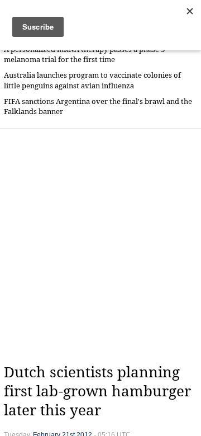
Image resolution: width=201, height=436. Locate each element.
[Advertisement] (100, 246)
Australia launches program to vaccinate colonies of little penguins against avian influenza (92, 80)
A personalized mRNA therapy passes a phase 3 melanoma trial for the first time (84, 54)
